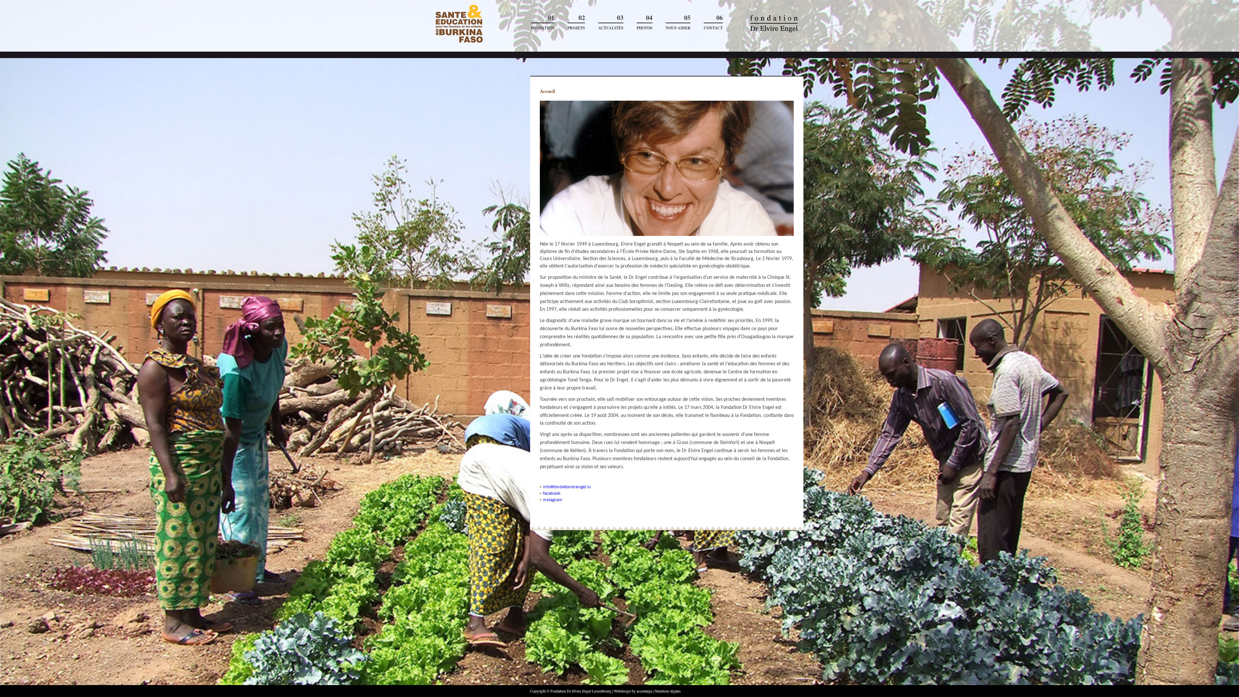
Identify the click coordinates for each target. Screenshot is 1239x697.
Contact (713, 23)
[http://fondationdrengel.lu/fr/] (478, 24)
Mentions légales (668, 690)
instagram (552, 499)
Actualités (610, 23)
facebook (551, 493)
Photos (644, 23)
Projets (576, 23)
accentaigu (644, 690)
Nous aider (678, 23)
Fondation (542, 23)
